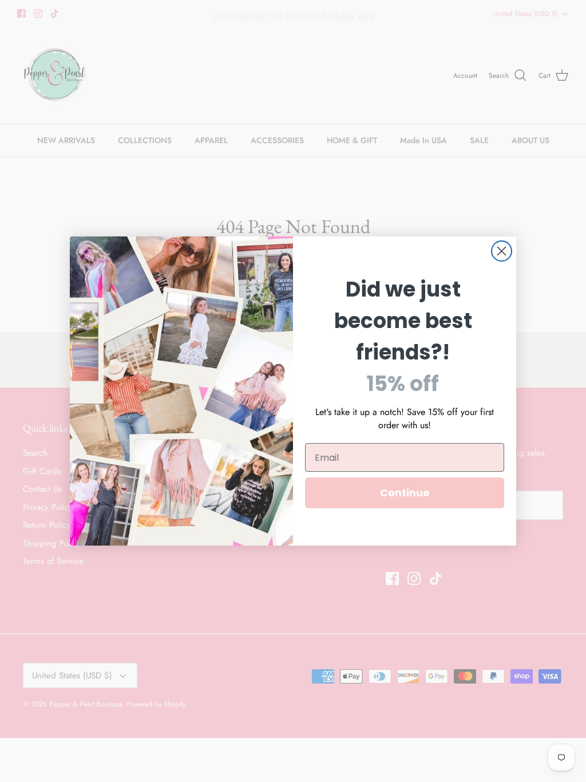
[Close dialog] (502, 251)
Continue (405, 492)
